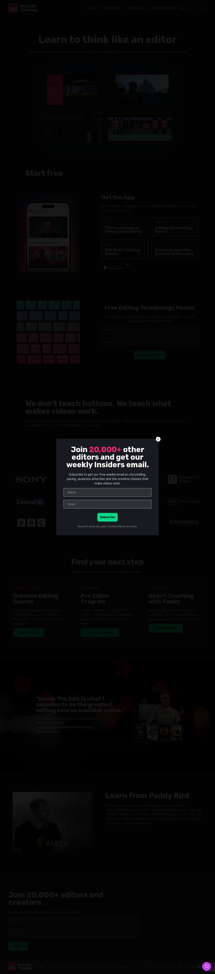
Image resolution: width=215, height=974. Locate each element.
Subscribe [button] (107, 517)
